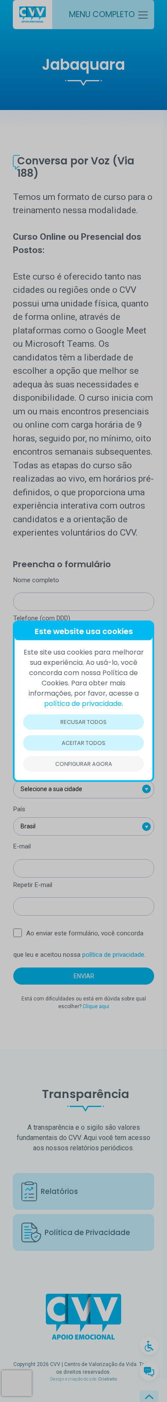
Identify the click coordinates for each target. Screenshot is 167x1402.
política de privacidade (83, 703)
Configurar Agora (83, 763)
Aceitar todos (83, 742)
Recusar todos (83, 721)
